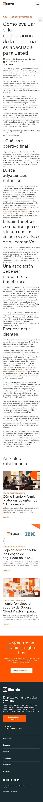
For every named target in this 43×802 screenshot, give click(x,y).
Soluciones (7, 758)
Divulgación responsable (25, 786)
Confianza (6, 788)
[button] (37, 4)
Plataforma (7, 739)
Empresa (6, 745)
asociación (26, 201)
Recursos (6, 771)
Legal (4, 786)
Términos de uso (12, 786)
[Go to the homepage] (8, 3)
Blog (5, 17)
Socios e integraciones (21, 17)
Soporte (6, 752)
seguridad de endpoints (16, 372)
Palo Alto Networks (21, 211)
